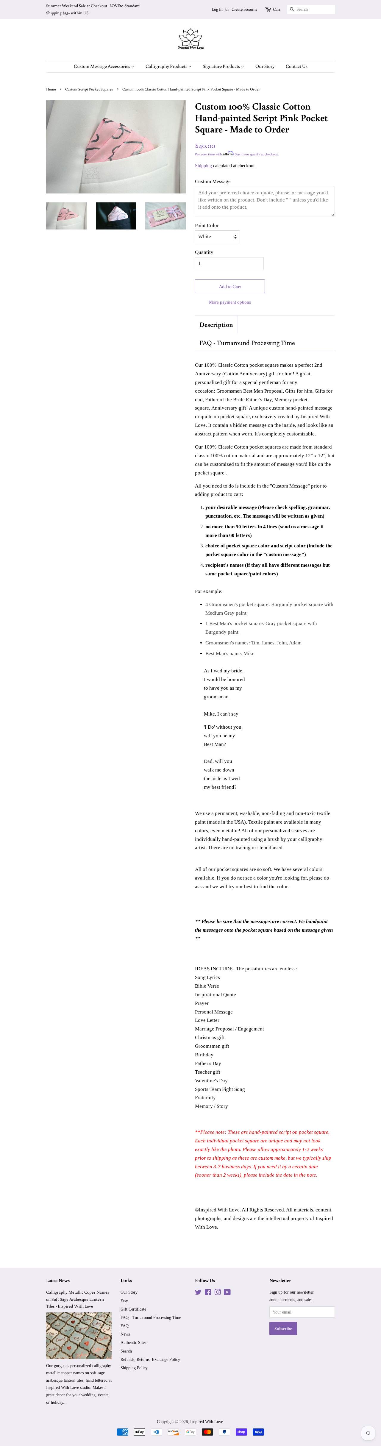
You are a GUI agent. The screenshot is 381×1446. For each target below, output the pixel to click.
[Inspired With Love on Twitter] (198, 1293)
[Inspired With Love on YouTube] (227, 1293)
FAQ (125, 1325)
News (125, 1334)
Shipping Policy (134, 1367)
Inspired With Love (206, 1421)
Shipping (203, 165)
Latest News (58, 1280)
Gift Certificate (133, 1309)
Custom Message (213, 181)
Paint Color (207, 225)
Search (126, 1351)
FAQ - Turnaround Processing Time (247, 342)
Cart (276, 9)
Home (51, 89)
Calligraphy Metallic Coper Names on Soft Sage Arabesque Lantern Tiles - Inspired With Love (77, 1298)
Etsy (124, 1300)
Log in (217, 9)
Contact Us (296, 66)
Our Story (264, 66)
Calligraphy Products (167, 66)
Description (216, 324)
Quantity (204, 252)
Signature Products (222, 66)
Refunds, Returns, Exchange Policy (150, 1359)
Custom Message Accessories (102, 66)
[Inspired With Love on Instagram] (217, 1293)
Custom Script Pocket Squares (89, 89)
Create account (244, 9)
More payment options (230, 302)
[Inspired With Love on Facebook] (207, 1293)
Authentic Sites (133, 1342)
